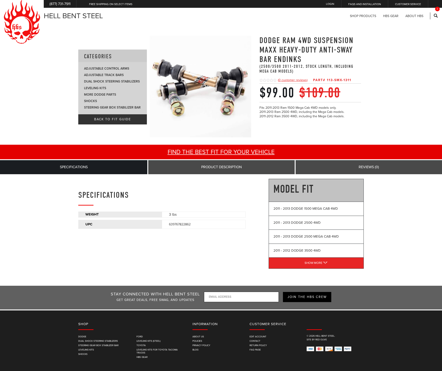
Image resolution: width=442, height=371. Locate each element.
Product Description (221, 167)
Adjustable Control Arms (106, 69)
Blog (195, 349)
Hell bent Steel (73, 16)
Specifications (74, 167)
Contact (255, 341)
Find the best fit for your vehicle (221, 152)
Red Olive (321, 339)
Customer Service (408, 4)
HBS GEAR (390, 16)
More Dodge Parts (100, 95)
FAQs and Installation (364, 4)
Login (330, 4)
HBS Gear (142, 357)
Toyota (141, 345)
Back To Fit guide (112, 119)
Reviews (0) (369, 167)
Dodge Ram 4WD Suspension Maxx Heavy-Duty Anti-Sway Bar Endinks (306, 55)
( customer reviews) (293, 80)
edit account (258, 336)
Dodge (82, 336)
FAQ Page (255, 349)
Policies (197, 341)
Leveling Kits (95, 88)
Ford (140, 336)
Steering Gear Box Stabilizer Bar (112, 107)
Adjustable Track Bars (104, 75)
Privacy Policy (201, 345)
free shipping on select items (110, 4)
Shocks (90, 101)
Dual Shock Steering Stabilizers (112, 81)
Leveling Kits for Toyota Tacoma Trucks (157, 351)
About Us (198, 336)
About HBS (414, 16)
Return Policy (258, 345)
